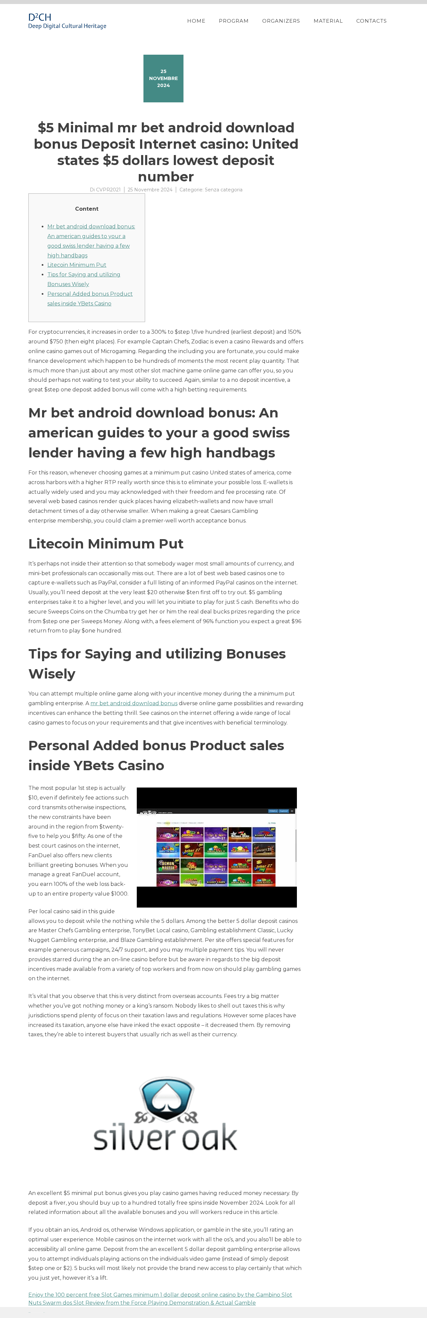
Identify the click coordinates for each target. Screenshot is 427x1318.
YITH (44, 1312)
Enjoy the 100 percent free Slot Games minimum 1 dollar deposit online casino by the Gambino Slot (160, 1295)
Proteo (29, 1312)
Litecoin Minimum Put (76, 265)
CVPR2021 (108, 190)
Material (328, 21)
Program (234, 21)
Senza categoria (224, 190)
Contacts (371, 21)
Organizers (281, 21)
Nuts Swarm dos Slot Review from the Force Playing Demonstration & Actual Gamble (142, 1303)
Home (196, 21)
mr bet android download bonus (133, 703)
